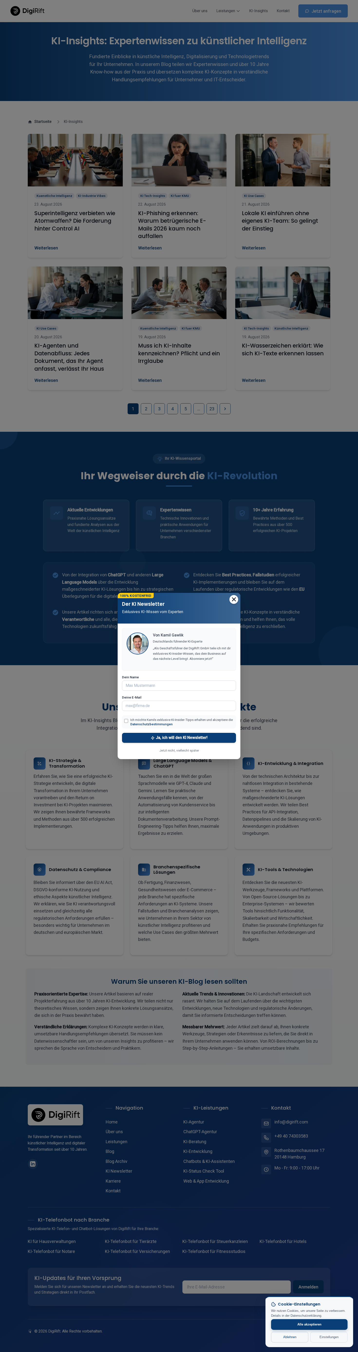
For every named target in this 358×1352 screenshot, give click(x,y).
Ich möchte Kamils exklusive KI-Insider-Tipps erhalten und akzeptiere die (181, 722)
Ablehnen (289, 1337)
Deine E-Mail (131, 697)
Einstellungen (329, 1337)
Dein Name (130, 677)
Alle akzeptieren (309, 1324)
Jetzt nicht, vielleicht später (179, 750)
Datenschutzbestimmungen (151, 724)
